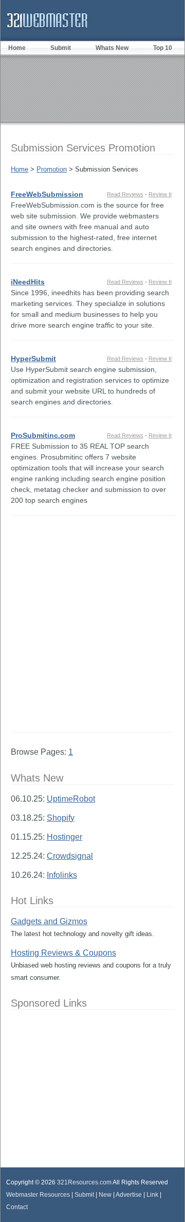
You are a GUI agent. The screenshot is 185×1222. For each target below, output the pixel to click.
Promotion (51, 169)
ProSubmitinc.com (43, 435)
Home (19, 169)
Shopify (61, 817)
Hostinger (64, 837)
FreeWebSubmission (47, 194)
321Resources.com (84, 1182)
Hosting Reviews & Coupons (63, 952)
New (105, 1194)
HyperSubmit (33, 358)
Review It (160, 194)
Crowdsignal (70, 856)
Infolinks (62, 875)
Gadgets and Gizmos (49, 921)
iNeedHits (28, 282)
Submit (60, 48)
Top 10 (162, 48)
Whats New (112, 48)
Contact (17, 1207)
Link (152, 1194)
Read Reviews (125, 194)
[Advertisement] (92, 624)
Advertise (129, 1194)
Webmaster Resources (38, 1194)
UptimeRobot (71, 798)
